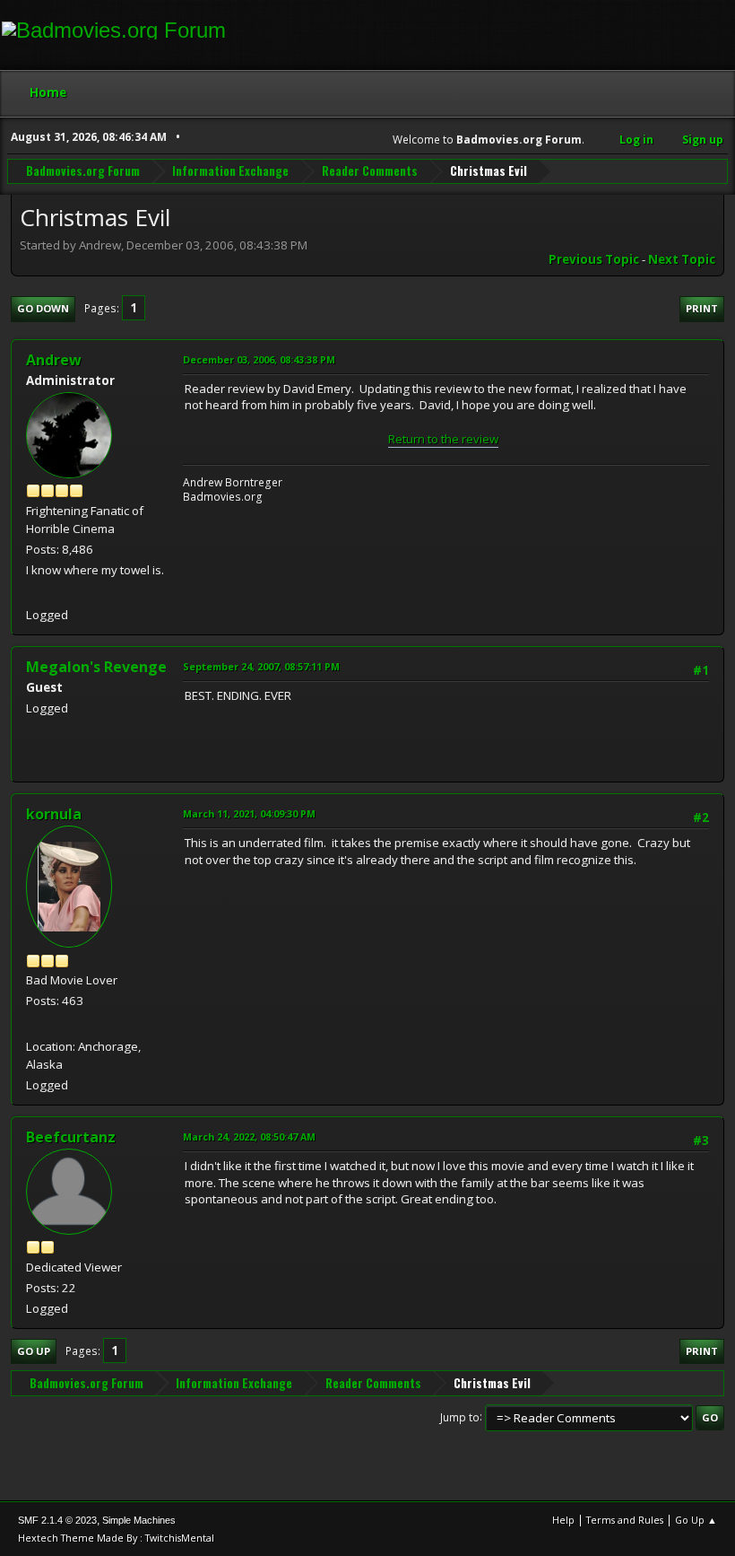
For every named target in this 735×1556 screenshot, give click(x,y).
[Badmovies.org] (33, 593)
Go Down (43, 308)
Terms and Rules (624, 1519)
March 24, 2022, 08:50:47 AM (249, 1136)
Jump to (460, 1416)
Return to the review (443, 439)
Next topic (681, 259)
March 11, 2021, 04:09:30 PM (249, 813)
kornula (54, 814)
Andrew (54, 360)
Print (702, 308)
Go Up (33, 1351)
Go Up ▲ (696, 1519)
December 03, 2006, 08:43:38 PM (259, 359)
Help (563, 1519)
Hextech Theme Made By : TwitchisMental (116, 1537)
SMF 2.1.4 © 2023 (57, 1520)
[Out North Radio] (33, 1024)
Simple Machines (139, 1520)
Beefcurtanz (71, 1137)
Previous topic (594, 259)
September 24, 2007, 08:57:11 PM (261, 666)
